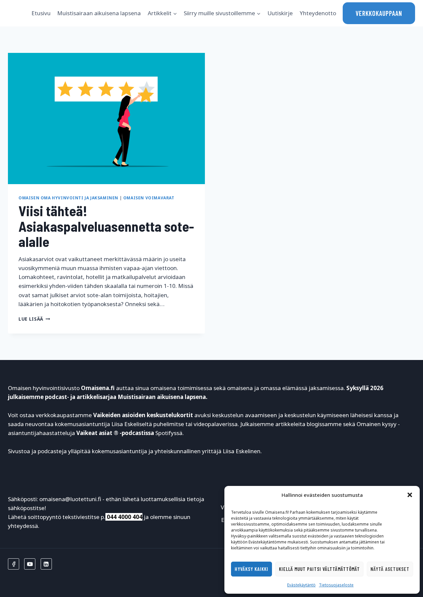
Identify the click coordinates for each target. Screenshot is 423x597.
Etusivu (41, 13)
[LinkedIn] (46, 564)
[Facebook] (13, 564)
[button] (409, 495)
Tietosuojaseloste (336, 585)
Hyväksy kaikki (251, 569)
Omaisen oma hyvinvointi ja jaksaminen (68, 197)
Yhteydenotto (318, 13)
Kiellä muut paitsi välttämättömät (319, 569)
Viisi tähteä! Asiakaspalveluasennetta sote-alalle (106, 225)
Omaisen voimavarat (148, 197)
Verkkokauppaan (379, 13)
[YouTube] (29, 564)
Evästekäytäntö (301, 585)
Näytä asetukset (389, 569)
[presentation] (106, 118)
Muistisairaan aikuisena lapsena (99, 13)
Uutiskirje (280, 13)
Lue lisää (34, 319)
